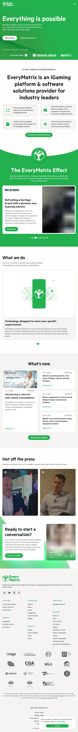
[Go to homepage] (7, 4)
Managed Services (59, 604)
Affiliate (30, 618)
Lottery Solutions (8, 607)
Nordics (30, 630)
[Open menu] (75, 4)
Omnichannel (6, 610)
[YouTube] (9, 593)
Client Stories (57, 621)
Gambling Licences (59, 630)
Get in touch (10, 38)
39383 (16, 696)
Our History (56, 624)
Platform (30, 604)
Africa (29, 636)
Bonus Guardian (33, 616)
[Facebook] (19, 593)
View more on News (39, 437)
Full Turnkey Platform (9, 604)
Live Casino (6, 627)
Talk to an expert (14, 555)
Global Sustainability (59, 638)
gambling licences (48, 698)
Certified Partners (58, 641)
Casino (30, 610)
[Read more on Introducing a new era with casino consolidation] (20, 401)
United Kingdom (33, 633)
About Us (56, 616)
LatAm (30, 638)
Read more (12, 229)
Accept (57, 726)
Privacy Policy (39, 712)
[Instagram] (14, 593)
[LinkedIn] (4, 593)
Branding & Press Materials (61, 644)
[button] (30, 237)
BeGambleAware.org (40, 708)
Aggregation (6, 621)
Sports (30, 607)
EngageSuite (32, 613)
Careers (55, 627)
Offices (55, 636)
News (54, 618)
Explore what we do (28, 38)
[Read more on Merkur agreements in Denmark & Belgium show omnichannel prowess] (57, 401)
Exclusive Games (8, 624)
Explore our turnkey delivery (39, 135)
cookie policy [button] (61, 721)
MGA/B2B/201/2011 (57, 696)
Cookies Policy (39, 715)
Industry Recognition (59, 633)
